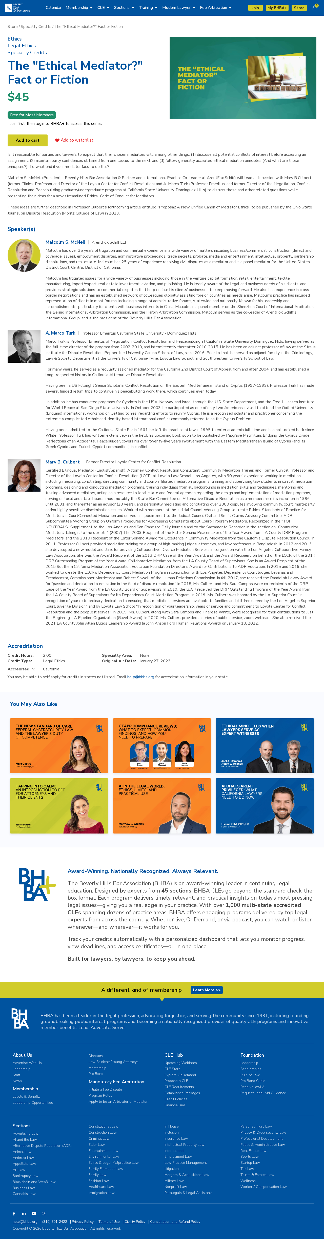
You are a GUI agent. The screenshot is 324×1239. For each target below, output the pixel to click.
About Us (22, 1055)
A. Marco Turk (60, 333)
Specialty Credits (36, 26)
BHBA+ (57, 123)
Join (13, 123)
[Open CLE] (108, 8)
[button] (15, 39)
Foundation (252, 1055)
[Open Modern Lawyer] (194, 8)
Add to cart (27, 140)
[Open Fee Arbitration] (230, 8)
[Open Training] (156, 8)
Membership (25, 1089)
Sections (22, 1126)
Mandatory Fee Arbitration (116, 1082)
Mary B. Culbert (63, 462)
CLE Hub (174, 1055)
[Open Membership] (91, 8)
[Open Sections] (133, 8)
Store (13, 26)
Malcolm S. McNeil (65, 242)
